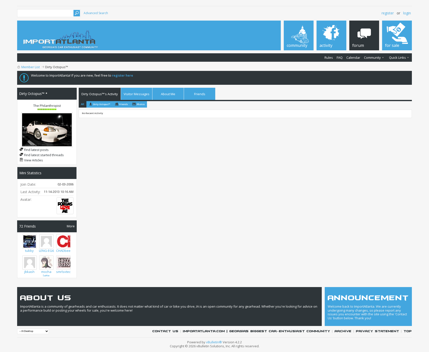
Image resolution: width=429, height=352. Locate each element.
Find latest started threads (43, 155)
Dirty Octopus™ (101, 104)
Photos (141, 104)
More (71, 226)
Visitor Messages (136, 94)
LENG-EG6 (46, 250)
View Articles (33, 160)
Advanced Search (96, 13)
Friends (199, 94)
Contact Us (165, 331)
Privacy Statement (377, 331)
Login (407, 13)
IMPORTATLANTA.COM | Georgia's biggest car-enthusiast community (256, 331)
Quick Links (397, 57)
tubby (29, 250)
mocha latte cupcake (46, 275)
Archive (343, 331)
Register (388, 13)
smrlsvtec (63, 271)
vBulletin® (214, 342)
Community (372, 57)
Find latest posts (36, 149)
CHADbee (63, 250)
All (82, 104)
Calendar (353, 57)
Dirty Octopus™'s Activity (99, 94)
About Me (168, 94)
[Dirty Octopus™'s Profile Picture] (46, 130)
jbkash (29, 271)
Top (408, 331)
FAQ (340, 57)
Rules (328, 57)
